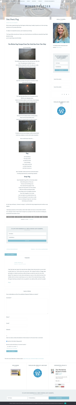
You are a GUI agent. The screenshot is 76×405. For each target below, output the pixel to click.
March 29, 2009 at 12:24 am (20, 264)
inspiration (8, 22)
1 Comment (31, 219)
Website (8, 329)
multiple (60, 373)
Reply (9, 282)
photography (15, 22)
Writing (60, 374)
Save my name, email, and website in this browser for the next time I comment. (24, 337)
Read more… (59, 47)
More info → (58, 380)
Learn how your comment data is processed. (33, 358)
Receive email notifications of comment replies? (16, 344)
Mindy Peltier (38, 6)
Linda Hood (17, 262)
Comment (9, 297)
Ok (65, 403)
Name (8, 317)
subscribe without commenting (12, 348)
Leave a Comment (10, 254)
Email (7, 323)
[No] (74, 403)
